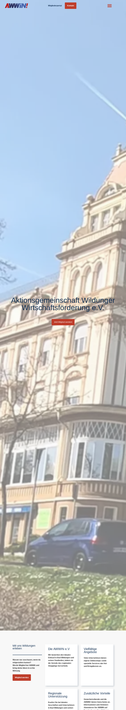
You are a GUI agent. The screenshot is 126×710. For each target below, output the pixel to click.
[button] (109, 5)
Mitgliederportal (55, 6)
